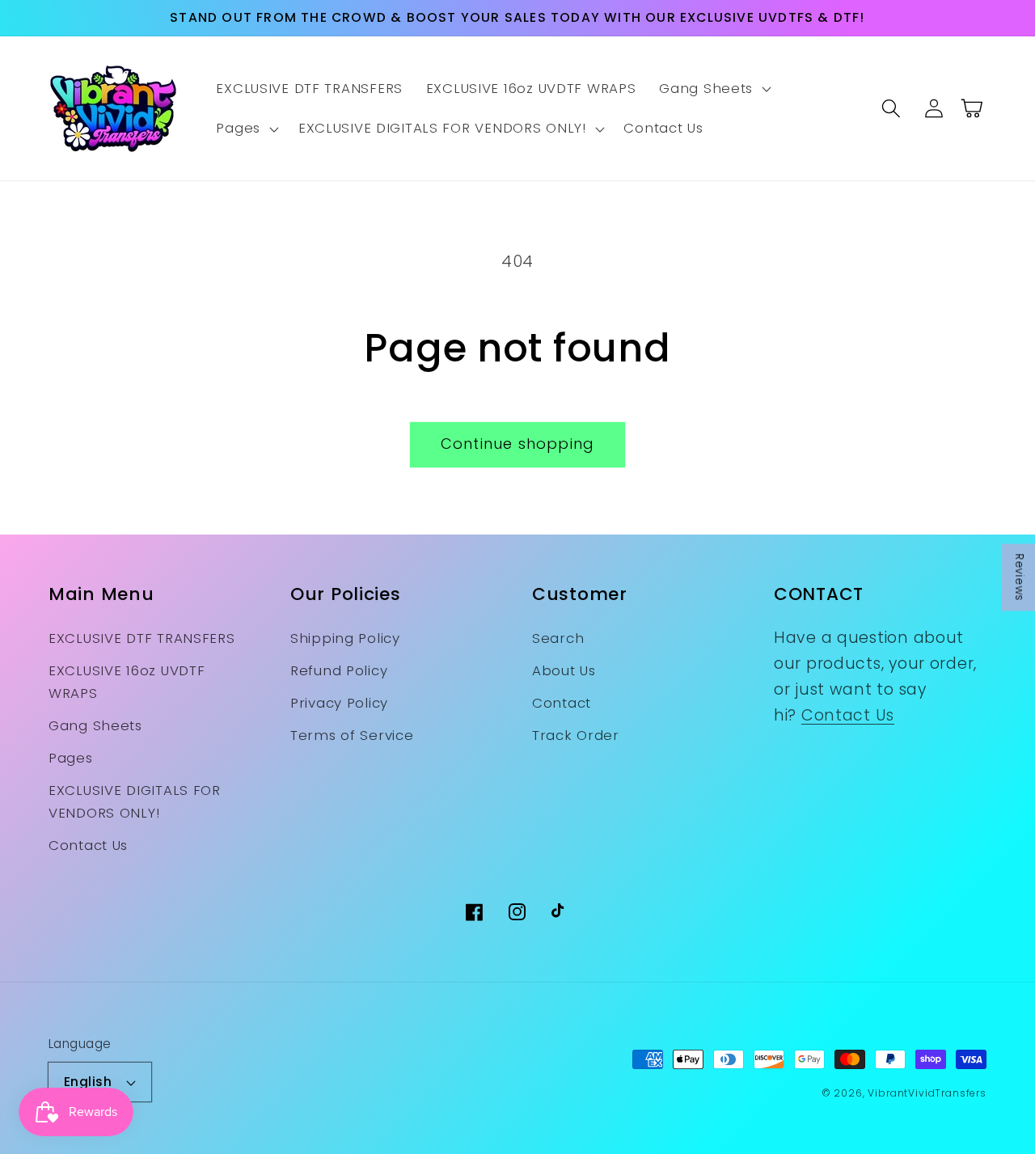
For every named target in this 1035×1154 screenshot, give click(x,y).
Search (558, 638)
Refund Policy (338, 670)
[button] (713, 89)
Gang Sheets (95, 725)
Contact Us (88, 845)
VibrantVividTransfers (927, 1093)
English (88, 1081)
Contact (561, 702)
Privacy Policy (339, 702)
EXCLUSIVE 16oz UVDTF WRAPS (127, 682)
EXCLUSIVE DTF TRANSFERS (142, 638)
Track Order (575, 735)
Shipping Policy (345, 638)
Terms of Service (352, 735)
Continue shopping (517, 443)
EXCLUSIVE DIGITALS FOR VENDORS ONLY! (135, 801)
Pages (71, 757)
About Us (564, 670)
